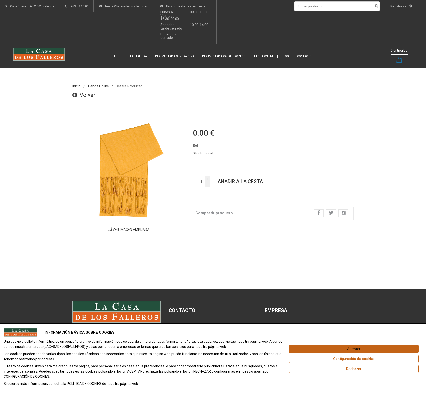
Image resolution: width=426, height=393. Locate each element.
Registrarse (398, 6)
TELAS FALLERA (137, 56)
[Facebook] (319, 213)
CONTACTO (304, 56)
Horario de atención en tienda (185, 6)
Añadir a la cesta (240, 181)
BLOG (285, 56)
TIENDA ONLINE (264, 56)
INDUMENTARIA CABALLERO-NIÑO (224, 56)
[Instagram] (343, 213)
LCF (116, 56)
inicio (76, 86)
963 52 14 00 (80, 6)
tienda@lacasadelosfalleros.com (127, 6)
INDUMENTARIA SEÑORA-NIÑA (174, 56)
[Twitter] (331, 213)
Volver (87, 95)
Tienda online (98, 86)
